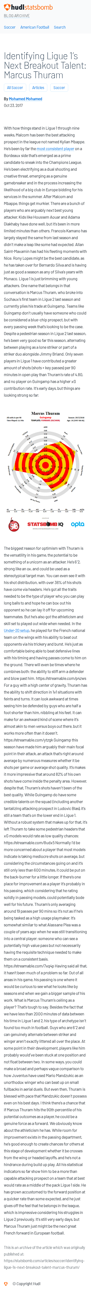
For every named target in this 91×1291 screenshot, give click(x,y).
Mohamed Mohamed (25, 99)
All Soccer (15, 87)
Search (60, 27)
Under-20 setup (16, 630)
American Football (34, 27)
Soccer (10, 27)
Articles (38, 87)
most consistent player (55, 148)
